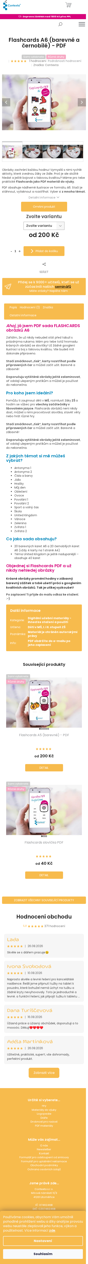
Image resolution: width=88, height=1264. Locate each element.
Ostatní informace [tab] (23, 315)
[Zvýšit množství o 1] (19, 250)
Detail (44, 768)
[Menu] (82, 24)
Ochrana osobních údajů (44, 1169)
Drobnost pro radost (44, 1122)
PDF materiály (44, 1126)
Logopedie (44, 1114)
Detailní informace (42, 197)
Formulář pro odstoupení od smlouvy (44, 1157)
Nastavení (43, 1241)
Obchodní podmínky (44, 1165)
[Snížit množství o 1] (11, 250)
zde (52, 1230)
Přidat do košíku (47, 251)
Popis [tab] (13, 307)
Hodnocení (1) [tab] (30, 307)
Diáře (44, 1118)
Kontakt (44, 1153)
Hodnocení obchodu (44, 916)
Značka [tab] (48, 307)
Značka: (46, 65)
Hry (44, 1106)
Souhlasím (43, 1254)
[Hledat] (60, 24)
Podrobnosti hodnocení (64, 61)
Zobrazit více (44, 1072)
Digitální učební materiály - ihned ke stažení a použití (49, 620)
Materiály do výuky (44, 1110)
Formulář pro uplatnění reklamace (44, 1161)
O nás (44, 1145)
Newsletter (44, 1149)
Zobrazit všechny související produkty (44, 900)
